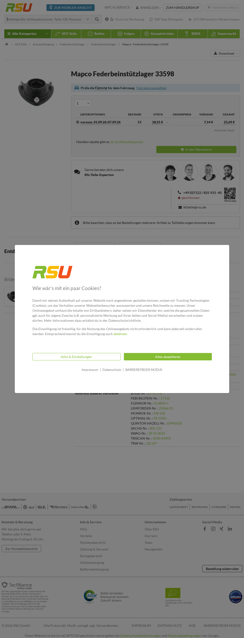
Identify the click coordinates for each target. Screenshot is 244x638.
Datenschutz (111, 370)
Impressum (90, 370)
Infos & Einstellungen (76, 357)
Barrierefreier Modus (143, 370)
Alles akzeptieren (167, 357)
